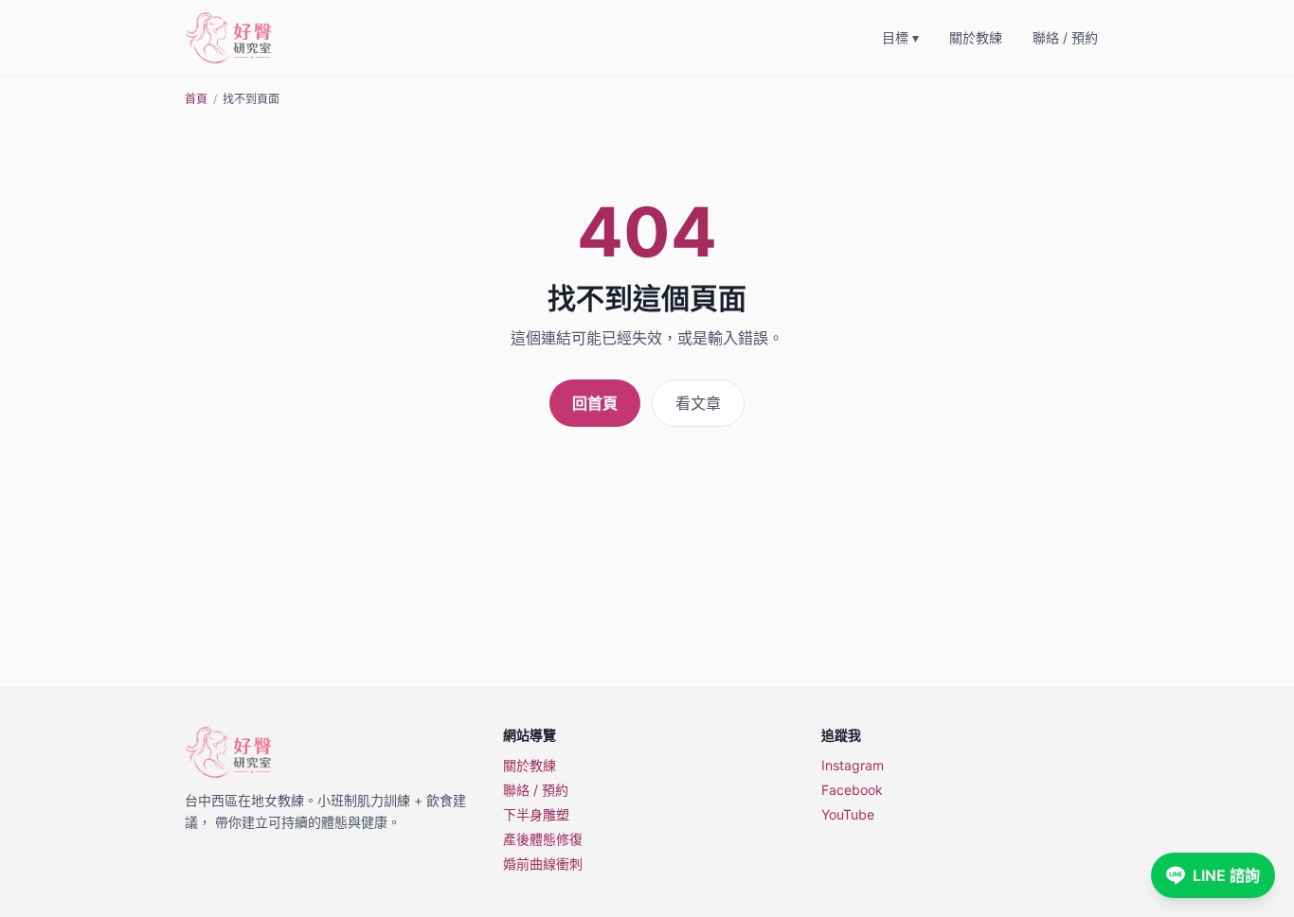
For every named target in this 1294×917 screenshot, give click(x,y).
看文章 (698, 403)
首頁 (196, 99)
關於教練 (975, 37)
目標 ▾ (900, 37)
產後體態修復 (543, 839)
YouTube (847, 814)
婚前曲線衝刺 (543, 863)
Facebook (852, 790)
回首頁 (595, 403)
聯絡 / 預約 (1065, 37)
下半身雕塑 (536, 814)
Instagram (852, 765)
